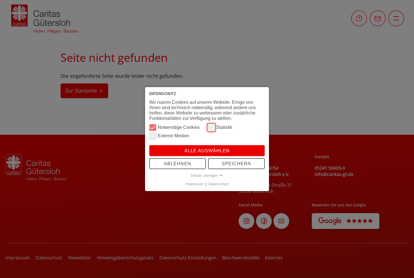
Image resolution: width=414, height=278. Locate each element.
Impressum (194, 184)
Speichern (236, 163)
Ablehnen (177, 163)
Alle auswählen (207, 150)
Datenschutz (218, 184)
